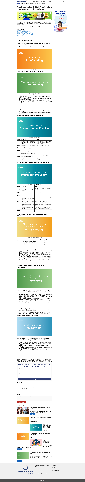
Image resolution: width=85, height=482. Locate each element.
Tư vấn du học (44, 1)
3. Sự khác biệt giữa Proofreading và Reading (24, 32)
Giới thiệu (53, 467)
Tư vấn (63, 1)
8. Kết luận (19, 37)
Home (17, 3)
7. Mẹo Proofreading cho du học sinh (23, 36)
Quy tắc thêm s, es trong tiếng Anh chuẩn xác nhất (47, 441)
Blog (58, 1)
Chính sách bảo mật (55, 469)
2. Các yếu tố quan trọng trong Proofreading (24, 31)
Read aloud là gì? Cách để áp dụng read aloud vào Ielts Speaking (47, 426)
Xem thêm (32, 414)
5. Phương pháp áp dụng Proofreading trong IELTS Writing (26, 34)
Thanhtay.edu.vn (23, 26)
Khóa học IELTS (36, 1)
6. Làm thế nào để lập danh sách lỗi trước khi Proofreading (26, 35)
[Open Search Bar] (67, 1)
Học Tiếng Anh (51, 1)
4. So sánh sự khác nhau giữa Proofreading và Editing (25, 33)
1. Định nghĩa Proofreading (21, 30)
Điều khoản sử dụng (55, 470)
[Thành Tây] (22, 1)
